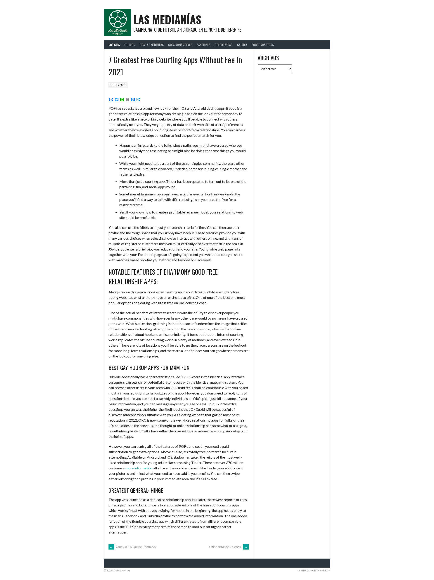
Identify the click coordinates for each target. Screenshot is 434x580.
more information (139, 468)
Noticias (114, 44)
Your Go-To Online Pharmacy (133, 547)
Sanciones (203, 44)
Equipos (129, 44)
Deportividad (224, 44)
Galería (242, 44)
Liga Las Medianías (151, 44)
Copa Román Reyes (180, 44)
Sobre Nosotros (263, 44)
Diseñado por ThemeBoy (314, 570)
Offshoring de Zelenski (228, 547)
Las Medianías (167, 19)
